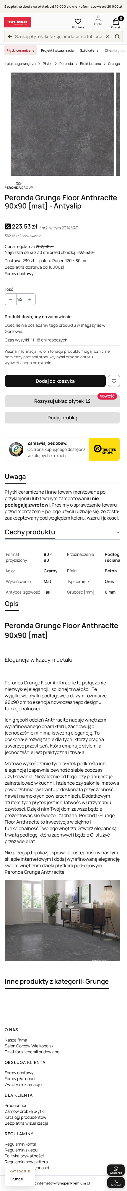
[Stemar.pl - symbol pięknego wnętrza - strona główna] (17, 22)
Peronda (66, 63)
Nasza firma (16, 1040)
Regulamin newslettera (26, 1161)
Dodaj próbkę (62, 417)
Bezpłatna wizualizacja (26, 1123)
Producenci (15, 1105)
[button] (117, 36)
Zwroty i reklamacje (23, 1084)
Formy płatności (20, 1078)
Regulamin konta (20, 1144)
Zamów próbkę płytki (25, 1111)
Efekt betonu (90, 63)
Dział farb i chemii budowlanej (33, 1051)
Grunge (114, 63)
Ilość (9, 289)
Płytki (47, 63)
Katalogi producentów (25, 1117)
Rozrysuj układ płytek (59, 401)
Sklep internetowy (56, 1183)
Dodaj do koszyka (55, 381)
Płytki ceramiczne (20, 50)
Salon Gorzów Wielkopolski (29, 1046)
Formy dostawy (19, 273)
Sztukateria (89, 50)
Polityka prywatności (24, 1156)
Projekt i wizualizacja (57, 50)
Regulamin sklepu (21, 1150)
